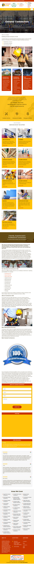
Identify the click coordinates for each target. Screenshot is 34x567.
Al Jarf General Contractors (5, 504)
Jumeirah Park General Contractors (17, 495)
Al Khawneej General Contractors (7, 523)
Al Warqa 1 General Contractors (6, 520)
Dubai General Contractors (15, 524)
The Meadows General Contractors (27, 498)
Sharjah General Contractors (16, 521)
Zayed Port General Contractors (6, 495)
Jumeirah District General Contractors (6, 532)
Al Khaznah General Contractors (6, 501)
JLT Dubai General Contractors (16, 508)
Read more (5, 145)
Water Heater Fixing (8, 276)
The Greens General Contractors (26, 523)
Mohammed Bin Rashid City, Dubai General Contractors (16, 498)
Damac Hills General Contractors (6, 529)
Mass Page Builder (24, 562)
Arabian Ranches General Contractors (26, 507)
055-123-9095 (16, 546)
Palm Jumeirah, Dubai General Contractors (17, 527)
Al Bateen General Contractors (6, 507)
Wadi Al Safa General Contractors (27, 517)
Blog (24, 543)
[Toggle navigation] (32, 9)
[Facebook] (24, 547)
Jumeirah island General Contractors (26, 520)
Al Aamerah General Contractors (6, 510)
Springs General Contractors (26, 495)
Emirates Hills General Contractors (27, 526)
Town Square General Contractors (27, 510)
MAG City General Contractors (26, 529)
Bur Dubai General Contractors (16, 505)
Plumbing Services (8, 273)
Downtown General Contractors (16, 530)
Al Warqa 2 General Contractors (6, 517)
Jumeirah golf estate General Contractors (27, 504)
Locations (25, 541)
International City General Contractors (6, 526)
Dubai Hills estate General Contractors (26, 501)
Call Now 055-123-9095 (6, 9)
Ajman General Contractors (16, 518)
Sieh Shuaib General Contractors (6, 498)
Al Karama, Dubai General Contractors (16, 502)
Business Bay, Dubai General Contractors (16, 515)
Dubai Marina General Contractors (17, 511)
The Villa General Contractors (26, 514)
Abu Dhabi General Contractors (6, 514)
